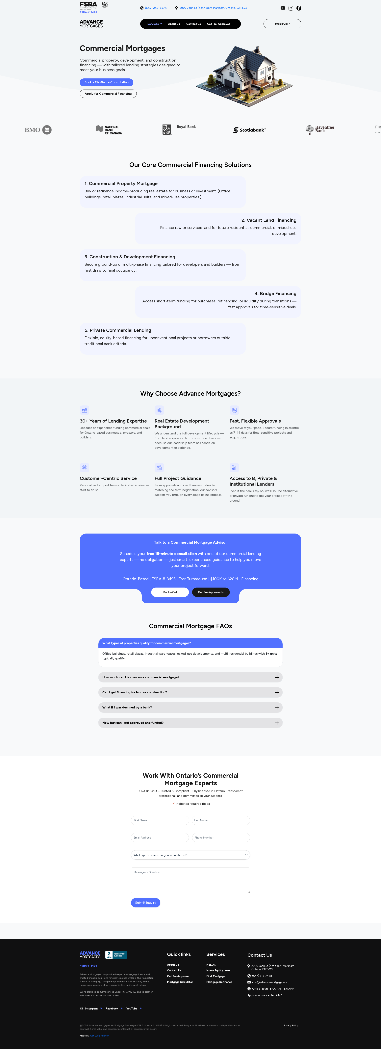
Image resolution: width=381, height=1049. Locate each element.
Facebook (112, 1008)
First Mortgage (215, 976)
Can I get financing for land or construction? (134, 692)
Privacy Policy (291, 1025)
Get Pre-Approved (218, 23)
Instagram (91, 1008)
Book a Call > (282, 23)
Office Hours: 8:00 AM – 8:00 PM (273, 988)
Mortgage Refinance (219, 982)
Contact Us (193, 23)
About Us (174, 23)
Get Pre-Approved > (211, 592)
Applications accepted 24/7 (264, 995)
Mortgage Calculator (180, 982)
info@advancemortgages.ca (269, 982)
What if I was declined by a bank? (127, 707)
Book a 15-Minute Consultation (107, 82)
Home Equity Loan (218, 970)
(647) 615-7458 (262, 976)
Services (153, 23)
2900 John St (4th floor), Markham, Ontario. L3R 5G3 (214, 8)
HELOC (211, 964)
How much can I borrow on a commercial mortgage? (140, 677)
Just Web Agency (99, 1035)
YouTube (132, 1008)
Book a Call (170, 592)
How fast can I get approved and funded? (133, 723)
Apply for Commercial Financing (108, 94)
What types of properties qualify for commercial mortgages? (146, 643)
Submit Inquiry (145, 902)
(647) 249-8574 (156, 8)
